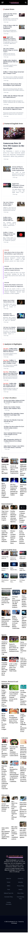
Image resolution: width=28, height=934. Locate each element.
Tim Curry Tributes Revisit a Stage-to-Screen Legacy (10, 50)
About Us (8, 878)
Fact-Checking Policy (20, 897)
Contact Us (20, 878)
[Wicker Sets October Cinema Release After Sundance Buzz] (21, 304)
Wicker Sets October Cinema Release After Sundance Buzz (9, 302)
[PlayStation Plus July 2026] (21, 318)
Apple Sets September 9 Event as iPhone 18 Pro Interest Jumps (9, 39)
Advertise (20, 882)
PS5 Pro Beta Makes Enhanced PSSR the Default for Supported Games (13, 108)
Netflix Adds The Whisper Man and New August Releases (13, 96)
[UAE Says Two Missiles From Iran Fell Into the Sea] (21, 331)
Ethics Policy (20, 893)
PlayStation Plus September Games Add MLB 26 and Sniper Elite (9, 316)
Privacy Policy (20, 885)
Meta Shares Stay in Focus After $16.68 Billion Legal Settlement (12, 84)
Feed (8, 889)
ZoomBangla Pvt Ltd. (13, 921)
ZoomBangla (14, 923)
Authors (20, 889)
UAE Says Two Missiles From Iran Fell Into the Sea (9, 329)
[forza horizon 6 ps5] (22, 16)
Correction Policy (8, 896)
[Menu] (3, 2)
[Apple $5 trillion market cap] (22, 39)
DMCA (8, 885)
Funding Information (8, 903)
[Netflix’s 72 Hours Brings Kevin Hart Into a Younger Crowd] (22, 363)
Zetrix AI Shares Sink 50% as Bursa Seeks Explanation (10, 27)
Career (8, 882)
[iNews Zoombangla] (14, 2)
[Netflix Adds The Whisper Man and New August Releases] (22, 386)
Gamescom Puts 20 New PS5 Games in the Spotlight (10, 15)
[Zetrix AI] (22, 29)
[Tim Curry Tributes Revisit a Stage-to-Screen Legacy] (22, 51)
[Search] (25, 2)
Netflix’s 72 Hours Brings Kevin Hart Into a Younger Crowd (13, 72)
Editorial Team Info (8, 893)
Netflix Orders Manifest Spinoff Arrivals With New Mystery (10, 62)
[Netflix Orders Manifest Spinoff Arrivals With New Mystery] (22, 63)
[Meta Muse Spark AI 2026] (22, 374)
